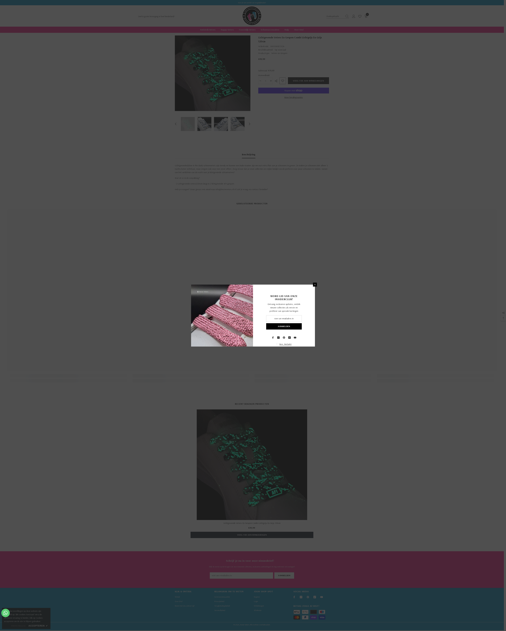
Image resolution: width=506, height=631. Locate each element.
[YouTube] (295, 337)
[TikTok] (289, 337)
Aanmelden (284, 326)
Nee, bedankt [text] (285, 344)
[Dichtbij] (315, 285)
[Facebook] (273, 337)
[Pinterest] (284, 337)
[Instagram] (278, 337)
